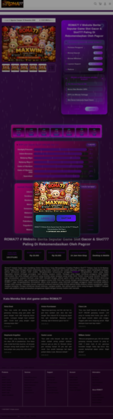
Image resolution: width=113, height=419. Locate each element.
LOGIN (45, 218)
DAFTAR (66, 218)
